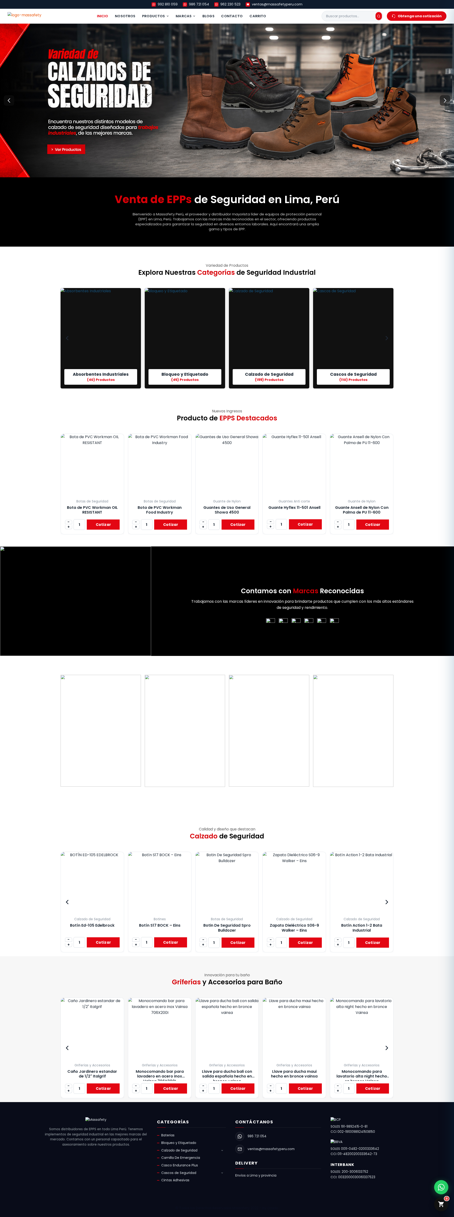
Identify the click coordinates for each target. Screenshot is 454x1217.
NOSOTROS (125, 16)
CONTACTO (232, 16)
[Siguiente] (445, 100)
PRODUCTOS (153, 16)
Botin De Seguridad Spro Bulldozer (227, 928)
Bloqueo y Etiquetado (178, 1142)
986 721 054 (199, 4)
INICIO (102, 16)
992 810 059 (168, 4)
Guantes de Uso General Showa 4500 (226, 510)
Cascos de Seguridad (178, 1172)
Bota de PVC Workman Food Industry (160, 510)
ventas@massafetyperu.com (277, 4)
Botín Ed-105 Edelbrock (92, 925)
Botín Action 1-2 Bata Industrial (361, 928)
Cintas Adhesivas (175, 1180)
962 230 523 (230, 4)
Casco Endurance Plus (179, 1165)
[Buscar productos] (378, 16)
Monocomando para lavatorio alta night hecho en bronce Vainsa (361, 1076)
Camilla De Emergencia (180, 1157)
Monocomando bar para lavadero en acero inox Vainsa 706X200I (160, 1076)
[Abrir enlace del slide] (227, 100)
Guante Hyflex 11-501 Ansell (294, 507)
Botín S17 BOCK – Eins (159, 925)
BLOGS (208, 16)
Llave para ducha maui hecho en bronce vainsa (294, 1074)
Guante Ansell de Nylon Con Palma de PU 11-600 (362, 510)
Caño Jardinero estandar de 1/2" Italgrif (92, 1074)
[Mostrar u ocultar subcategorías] (222, 1150)
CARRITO (257, 16)
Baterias (168, 1135)
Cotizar (103, 524)
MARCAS (184, 16)
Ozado (272, 1208)
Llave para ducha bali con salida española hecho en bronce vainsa (227, 1076)
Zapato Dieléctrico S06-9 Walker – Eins (294, 928)
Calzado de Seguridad (179, 1150)
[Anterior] (9, 100)
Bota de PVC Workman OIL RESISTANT (92, 510)
